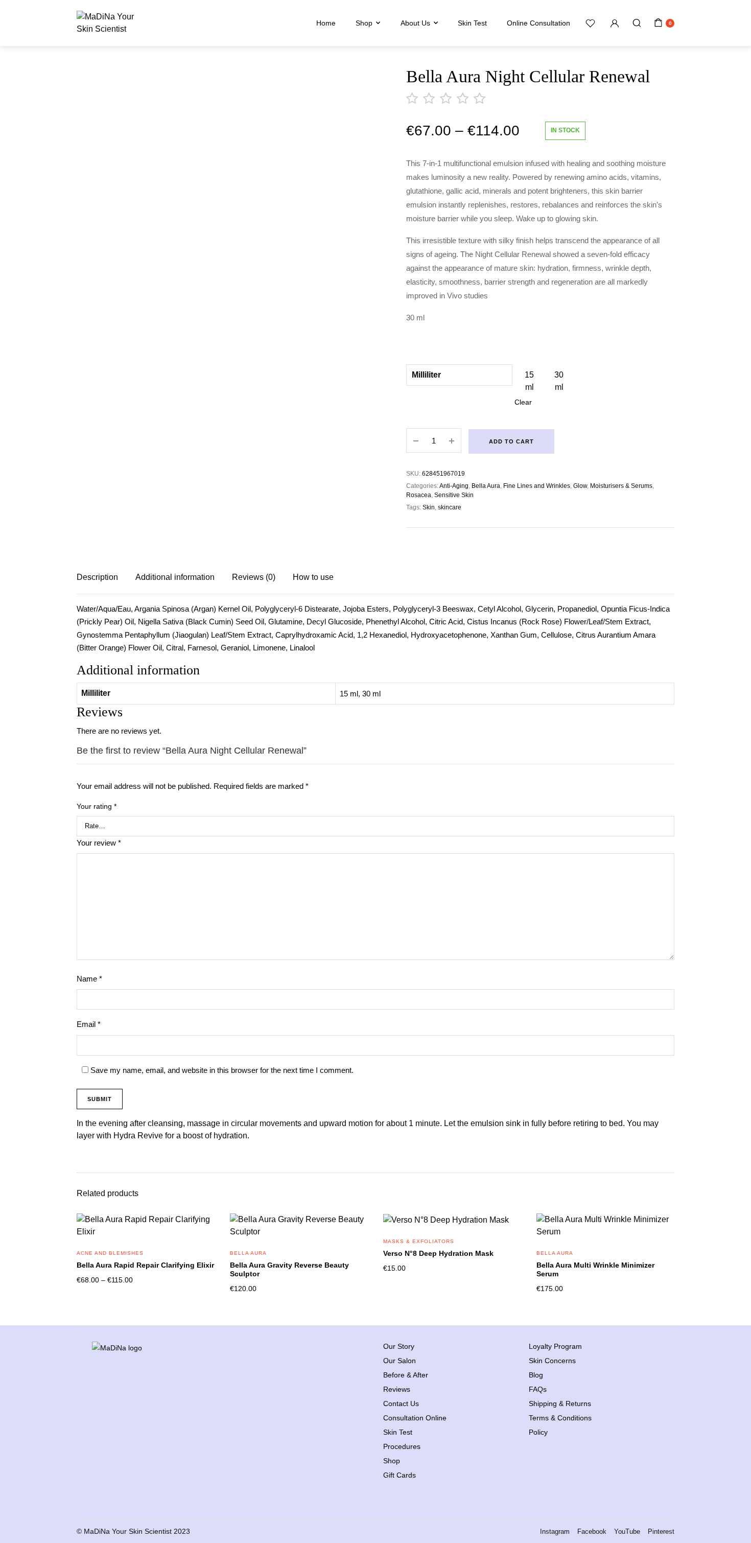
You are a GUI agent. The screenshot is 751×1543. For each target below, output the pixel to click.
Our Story (398, 1346)
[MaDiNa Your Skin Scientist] (107, 23)
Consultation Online (415, 1418)
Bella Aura (486, 485)
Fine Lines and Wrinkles (536, 485)
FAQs (538, 1389)
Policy (538, 1432)
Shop (364, 23)
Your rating (96, 806)
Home (326, 23)
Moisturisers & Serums (621, 485)
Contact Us (401, 1403)
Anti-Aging (453, 485)
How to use (313, 577)
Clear (523, 402)
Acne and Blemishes (110, 1253)
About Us (415, 23)
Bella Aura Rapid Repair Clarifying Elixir (145, 1265)
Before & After (405, 1375)
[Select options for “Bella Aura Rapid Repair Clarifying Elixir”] (200, 1233)
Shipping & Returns (560, 1403)
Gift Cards (399, 1475)
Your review (99, 842)
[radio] (529, 381)
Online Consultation (538, 23)
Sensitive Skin (454, 495)
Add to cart (511, 441)
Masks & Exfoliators (418, 1241)
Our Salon (399, 1361)
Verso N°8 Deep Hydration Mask (438, 1253)
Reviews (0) (253, 577)
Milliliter (426, 374)
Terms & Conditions (560, 1418)
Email (89, 1024)
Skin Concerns (552, 1361)
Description (97, 577)
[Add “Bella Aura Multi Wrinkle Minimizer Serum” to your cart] (660, 1233)
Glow (580, 485)
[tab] (97, 577)
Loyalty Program (555, 1346)
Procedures (401, 1446)
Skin (429, 507)
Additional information (175, 577)
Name (89, 978)
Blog (536, 1375)
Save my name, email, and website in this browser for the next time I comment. (222, 1070)
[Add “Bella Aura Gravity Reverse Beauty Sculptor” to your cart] (353, 1233)
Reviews (396, 1389)
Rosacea (418, 495)
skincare (449, 507)
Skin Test (472, 23)
